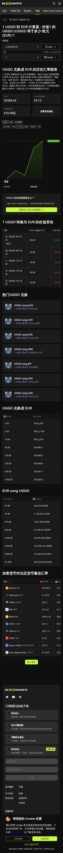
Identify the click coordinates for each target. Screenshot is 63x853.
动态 (4, 10)
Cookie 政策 (17, 832)
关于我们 (9, 793)
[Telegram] (20, 697)
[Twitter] (7, 697)
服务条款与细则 (16, 848)
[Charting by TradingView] (6, 181)
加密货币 (23, 798)
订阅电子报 (15, 10)
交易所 (22, 802)
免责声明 (38, 848)
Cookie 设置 (48, 848)
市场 (37, 10)
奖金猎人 (28, 10)
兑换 (4, 19)
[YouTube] (13, 697)
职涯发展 (9, 798)
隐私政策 (28, 848)
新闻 (21, 793)
